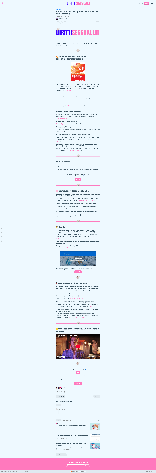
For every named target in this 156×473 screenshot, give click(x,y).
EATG (72, 378)
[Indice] (1, 236)
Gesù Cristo (84, 329)
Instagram (80, 380)
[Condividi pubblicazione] (142, 3)
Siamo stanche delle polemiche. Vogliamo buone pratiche (72, 435)
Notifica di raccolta (28, 471)
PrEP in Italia (59, 378)
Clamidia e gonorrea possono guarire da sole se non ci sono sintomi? (71, 444)
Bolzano (69, 90)
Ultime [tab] (63, 420)
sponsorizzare (68, 171)
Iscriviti (146, 3)
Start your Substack (75, 471)
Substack (143, 471)
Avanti (96, 396)
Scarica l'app (83, 471)
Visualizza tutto (60, 454)
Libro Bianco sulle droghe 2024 (87, 200)
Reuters (58, 238)
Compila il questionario (62, 124)
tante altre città (79, 106)
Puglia (70, 106)
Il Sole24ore (69, 247)
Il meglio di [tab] (59, 420)
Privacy (19, 471)
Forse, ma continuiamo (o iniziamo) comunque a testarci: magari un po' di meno (71, 447)
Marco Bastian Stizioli (63, 18)
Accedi (152, 3)
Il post (84, 293)
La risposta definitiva (60, 428)
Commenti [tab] (59, 405)
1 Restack (68, 387)
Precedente (61, 396)
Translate (58, 9)
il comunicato (61, 214)
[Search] (139, 3)
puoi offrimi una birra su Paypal (79, 164)
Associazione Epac (61, 118)
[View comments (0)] (61, 22)
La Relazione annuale (63, 211)
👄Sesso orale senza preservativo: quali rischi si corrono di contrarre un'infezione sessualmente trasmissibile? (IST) (72, 425)
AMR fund (92, 236)
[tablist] (61, 405)
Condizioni (22, 471)
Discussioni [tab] (68, 420)
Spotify (58, 141)
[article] (78, 428)
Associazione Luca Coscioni (76, 317)
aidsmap (61, 131)
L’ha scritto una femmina (76, 298)
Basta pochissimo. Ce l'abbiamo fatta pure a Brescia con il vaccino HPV (70, 436)
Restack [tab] (63, 405)
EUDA (68, 208)
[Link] (54, 58)
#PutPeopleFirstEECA (75, 150)
